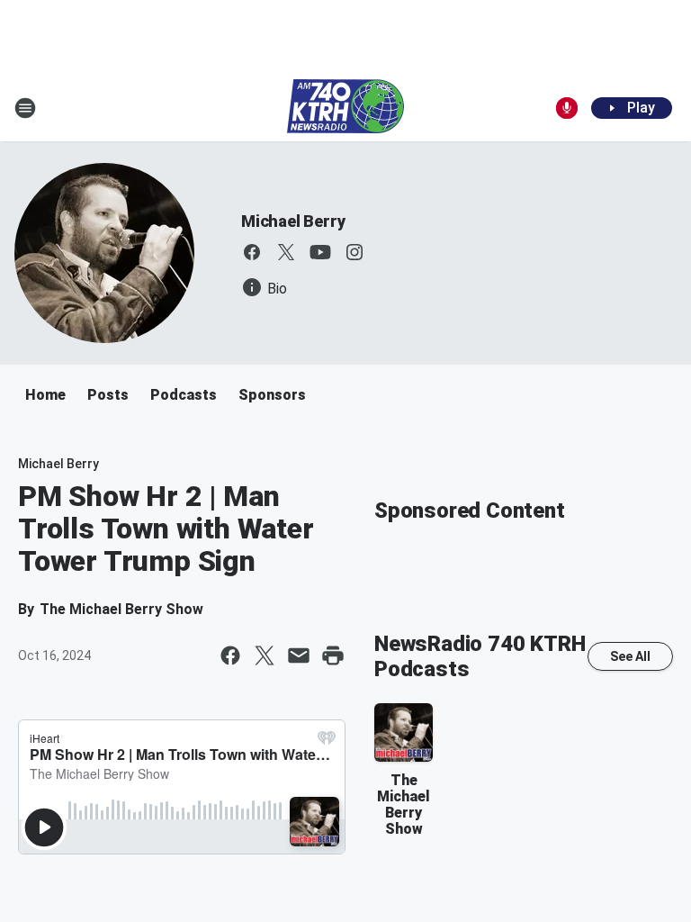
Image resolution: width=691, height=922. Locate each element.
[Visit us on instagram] (354, 252)
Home (45, 394)
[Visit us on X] (286, 252)
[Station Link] (345, 108)
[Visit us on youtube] (320, 252)
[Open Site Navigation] (25, 108)
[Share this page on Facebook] (230, 655)
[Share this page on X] (264, 655)
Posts (108, 394)
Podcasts (183, 394)
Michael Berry (293, 221)
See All (630, 656)
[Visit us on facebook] (252, 252)
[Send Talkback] (567, 108)
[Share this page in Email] (298, 655)
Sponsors (272, 394)
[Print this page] (333, 655)
